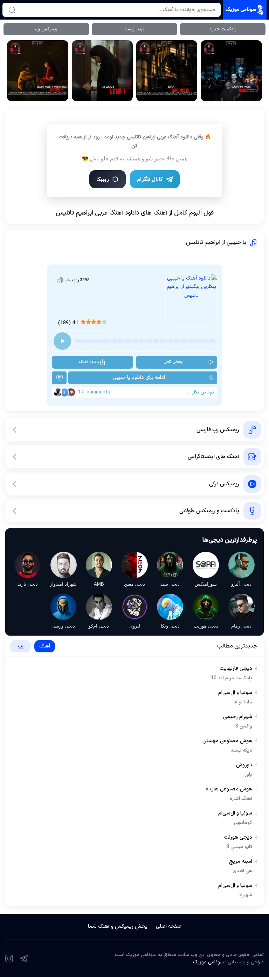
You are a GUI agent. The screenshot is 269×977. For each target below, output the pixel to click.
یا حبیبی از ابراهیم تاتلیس (216, 242)
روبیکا (102, 179)
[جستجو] (12, 10)
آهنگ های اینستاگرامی (213, 457)
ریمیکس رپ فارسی (217, 430)
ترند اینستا (134, 29)
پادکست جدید (222, 29)
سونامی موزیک (208, 962)
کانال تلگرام (150, 179)
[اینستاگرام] (9, 958)
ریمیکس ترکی (224, 484)
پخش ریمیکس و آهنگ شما (117, 926)
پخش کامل (173, 362)
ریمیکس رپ (46, 29)
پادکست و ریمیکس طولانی (209, 511)
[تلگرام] (24, 958)
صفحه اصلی (168, 926)
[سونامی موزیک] (245, 10)
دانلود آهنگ (89, 362)
